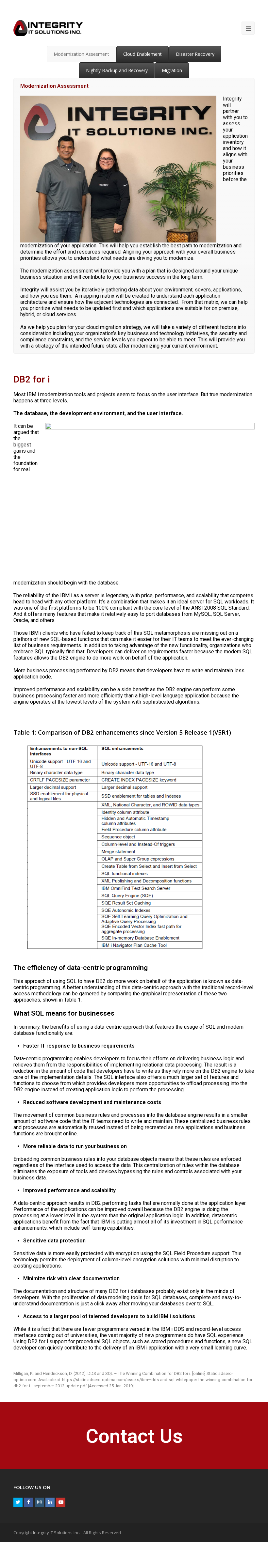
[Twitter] (18, 1502)
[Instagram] (39, 1502)
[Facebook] (28, 1502)
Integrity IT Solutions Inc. (56, 1532)
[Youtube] (60, 1502)
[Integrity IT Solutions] (48, 27)
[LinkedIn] (50, 1502)
